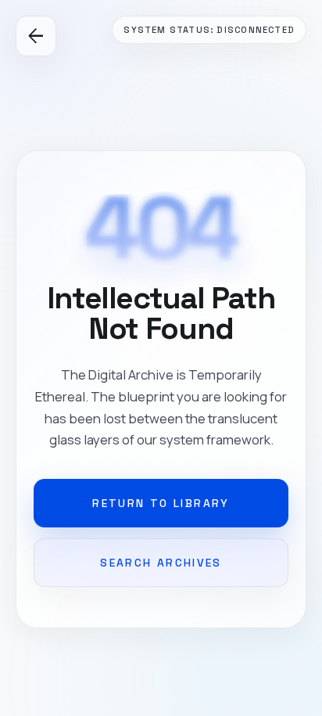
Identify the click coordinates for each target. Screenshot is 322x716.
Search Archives (161, 563)
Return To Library (160, 503)
